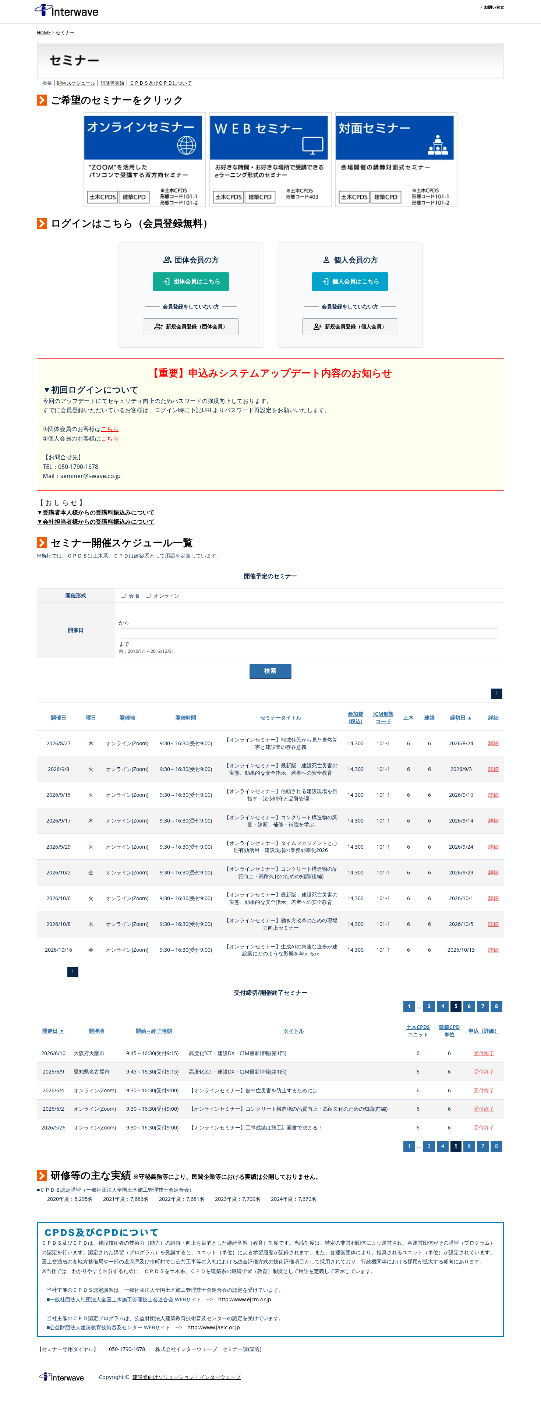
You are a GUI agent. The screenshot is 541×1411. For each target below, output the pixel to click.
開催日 (58, 717)
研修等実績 (112, 82)
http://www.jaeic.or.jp (213, 1327)
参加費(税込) (355, 717)
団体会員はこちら (191, 282)
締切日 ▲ (461, 717)
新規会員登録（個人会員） (350, 327)
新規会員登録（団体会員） (191, 327)
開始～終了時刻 (154, 1030)
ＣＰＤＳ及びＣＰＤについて (161, 82)
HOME (44, 32)
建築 (429, 717)
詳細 (493, 717)
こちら (110, 429)
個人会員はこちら (350, 282)
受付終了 (484, 1053)
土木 (408, 717)
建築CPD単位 (449, 1030)
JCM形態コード (383, 717)
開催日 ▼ (53, 1030)
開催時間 (186, 717)
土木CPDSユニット (418, 1030)
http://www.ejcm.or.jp (244, 1299)
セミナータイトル (280, 717)
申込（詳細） (483, 1030)
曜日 (91, 717)
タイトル (293, 1030)
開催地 (127, 717)
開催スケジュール (76, 82)
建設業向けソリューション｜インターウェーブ (186, 1376)
